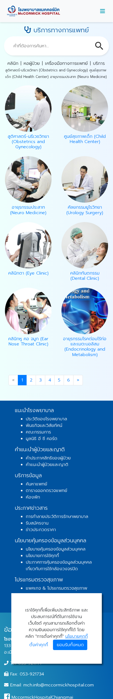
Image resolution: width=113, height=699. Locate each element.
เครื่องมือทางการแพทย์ (66, 63)
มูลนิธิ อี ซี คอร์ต (41, 438)
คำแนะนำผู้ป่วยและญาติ (47, 464)
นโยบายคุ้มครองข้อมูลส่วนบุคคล (56, 549)
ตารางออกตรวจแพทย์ (46, 490)
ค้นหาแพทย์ (36, 484)
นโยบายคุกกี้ (76, 636)
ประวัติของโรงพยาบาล (46, 419)
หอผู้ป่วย (32, 63)
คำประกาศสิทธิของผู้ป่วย (48, 458)
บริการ (99, 63)
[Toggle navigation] (103, 11)
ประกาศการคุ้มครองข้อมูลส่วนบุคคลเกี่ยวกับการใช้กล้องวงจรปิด (59, 565)
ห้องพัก (33, 497)
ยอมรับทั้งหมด (70, 645)
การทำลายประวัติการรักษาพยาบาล (57, 516)
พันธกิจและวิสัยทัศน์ (44, 425)
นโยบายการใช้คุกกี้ (42, 555)
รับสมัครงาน (37, 523)
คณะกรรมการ (38, 432)
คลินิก (12, 63)
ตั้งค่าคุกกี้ (38, 645)
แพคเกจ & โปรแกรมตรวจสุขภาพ (56, 588)
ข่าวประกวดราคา (41, 529)
